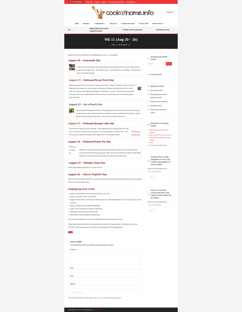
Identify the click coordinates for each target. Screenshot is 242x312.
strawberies (131, 2)
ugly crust (102, 153)
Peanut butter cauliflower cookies (158, 111)
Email (71, 276)
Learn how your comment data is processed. (107, 298)
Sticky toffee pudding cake (158, 145)
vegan (97, 2)
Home (77, 23)
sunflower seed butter (116, 2)
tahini (104, 2)
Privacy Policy (157, 23)
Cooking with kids (128, 23)
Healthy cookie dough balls (129, 30)
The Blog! (113, 23)
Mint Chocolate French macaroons (160, 135)
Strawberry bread (159, 30)
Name (72, 268)
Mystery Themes (97, 309)
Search (169, 12)
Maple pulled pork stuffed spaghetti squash (96, 30)
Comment (73, 249)
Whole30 (90, 2)
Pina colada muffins (156, 90)
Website (73, 284)
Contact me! (143, 23)
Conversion (99, 23)
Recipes (86, 23)
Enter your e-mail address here (157, 168)
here (98, 116)
